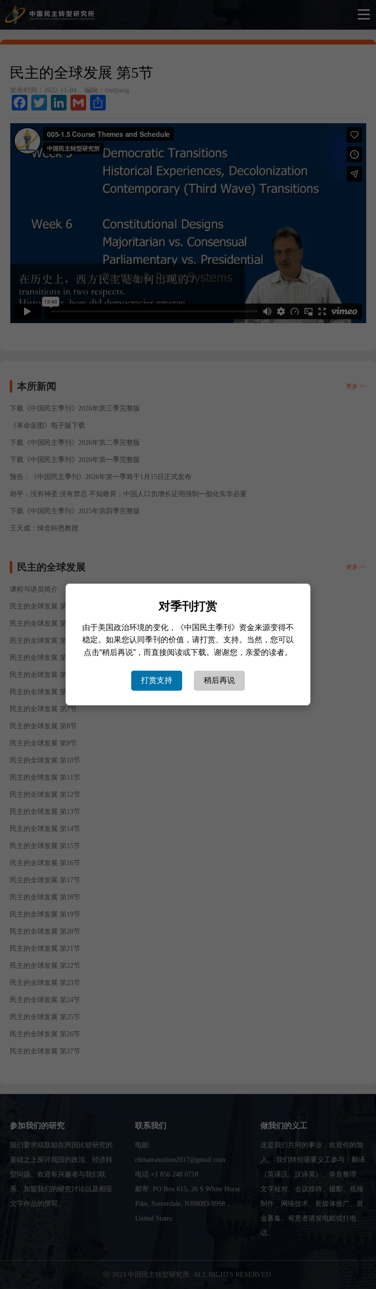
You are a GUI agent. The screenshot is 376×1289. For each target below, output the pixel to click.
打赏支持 (156, 680)
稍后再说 (219, 680)
